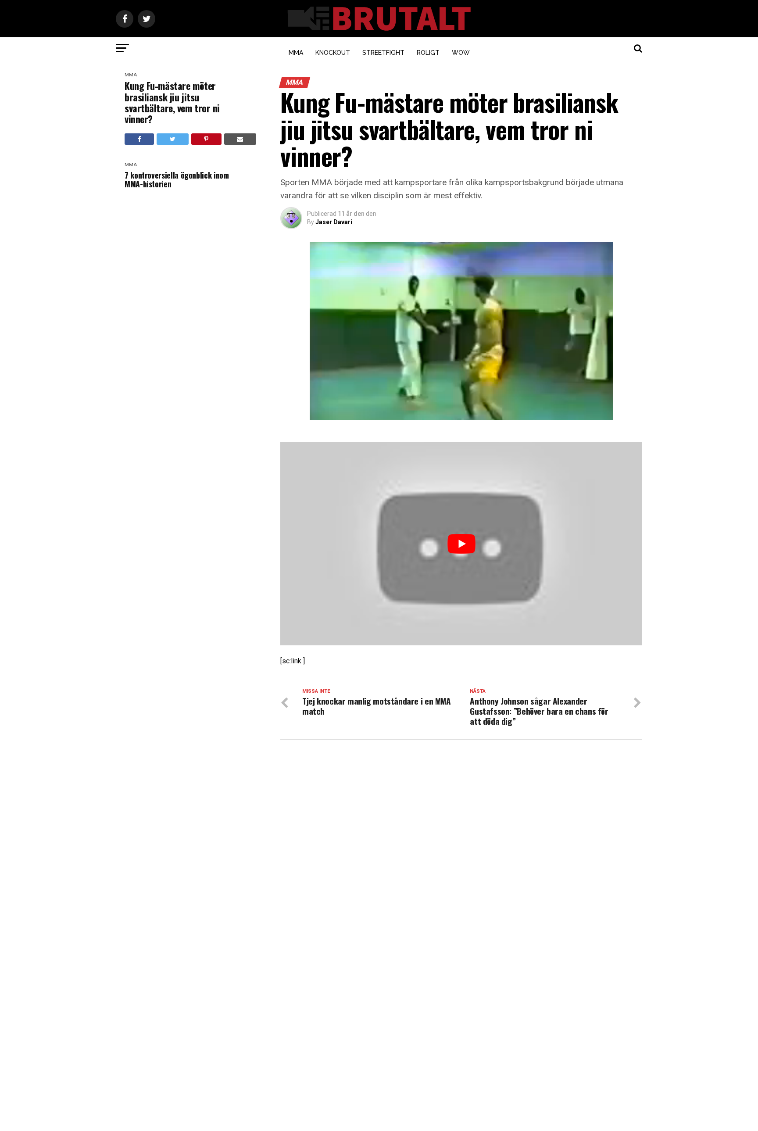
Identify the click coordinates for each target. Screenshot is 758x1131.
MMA (296, 52)
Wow (461, 52)
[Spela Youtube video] (461, 543)
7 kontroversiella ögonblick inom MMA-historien (177, 180)
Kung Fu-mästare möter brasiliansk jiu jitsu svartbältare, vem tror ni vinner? (172, 102)
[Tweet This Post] (172, 139)
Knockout (332, 52)
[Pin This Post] (206, 139)
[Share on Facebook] (139, 139)
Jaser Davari (333, 221)
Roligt (428, 52)
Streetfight (383, 52)
